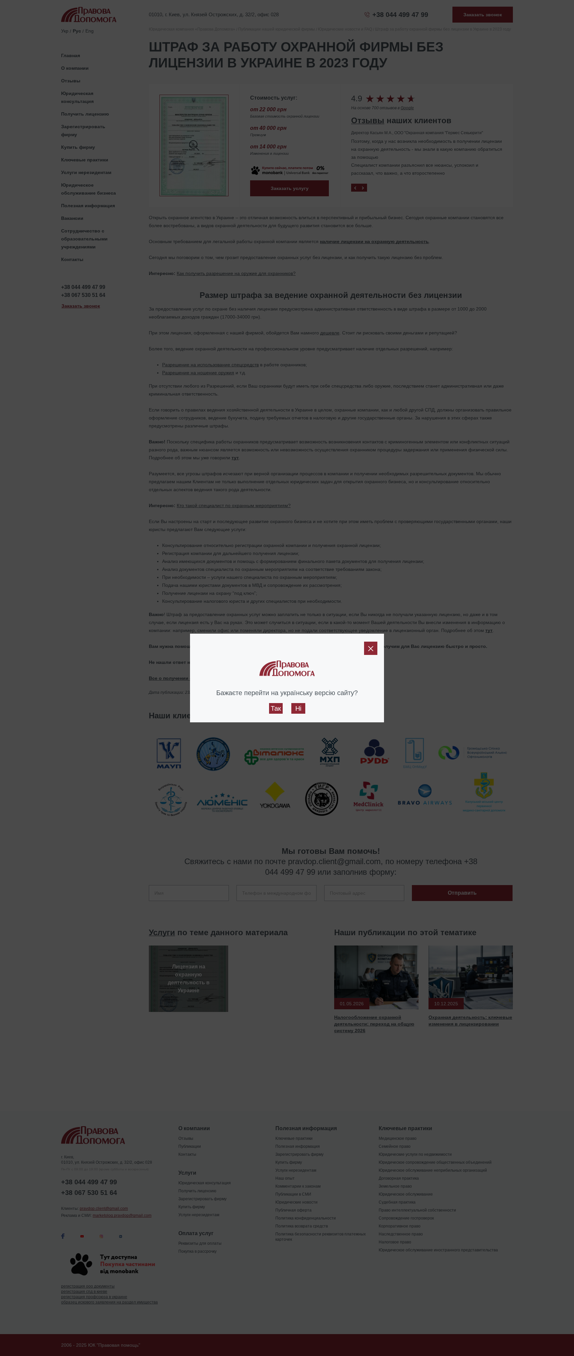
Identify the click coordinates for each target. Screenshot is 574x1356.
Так (276, 708)
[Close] (370, 648)
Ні (298, 708)
